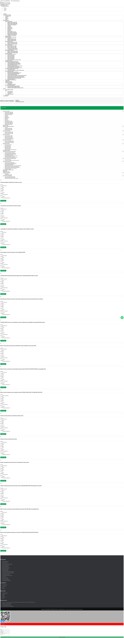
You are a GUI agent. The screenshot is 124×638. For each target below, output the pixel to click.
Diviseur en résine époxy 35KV (9, 133)
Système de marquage (8, 81)
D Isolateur (6, 119)
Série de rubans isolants (11, 57)
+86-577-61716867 (8, 603)
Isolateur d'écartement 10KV (11, 38)
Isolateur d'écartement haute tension (8, 126)
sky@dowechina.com (16, 0)
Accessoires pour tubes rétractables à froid (11, 68)
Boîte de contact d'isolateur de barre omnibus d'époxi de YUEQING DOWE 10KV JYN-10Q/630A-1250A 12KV (21, 392)
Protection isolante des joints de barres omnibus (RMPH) (16, 77)
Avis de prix (9, 93)
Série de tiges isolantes (10, 56)
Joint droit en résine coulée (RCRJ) (9, 162)
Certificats (6, 18)
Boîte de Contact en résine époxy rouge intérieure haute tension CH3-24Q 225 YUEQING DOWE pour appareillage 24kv (23, 368)
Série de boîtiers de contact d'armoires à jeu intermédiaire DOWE (12, 252)
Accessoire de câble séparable (7, 175)
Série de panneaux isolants (11, 54)
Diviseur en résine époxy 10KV (12, 42)
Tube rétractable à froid (11, 69)
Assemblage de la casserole (11, 84)
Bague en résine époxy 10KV (12, 47)
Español (5, 9)
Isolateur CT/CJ (9, 30)
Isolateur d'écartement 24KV (11, 39)
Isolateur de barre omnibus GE (12, 34)
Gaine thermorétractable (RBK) (12, 74)
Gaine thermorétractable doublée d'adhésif (13, 63)
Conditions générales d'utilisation (78, 609)
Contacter (5, 95)
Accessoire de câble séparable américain (10, 176)
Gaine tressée (7, 80)
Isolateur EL (9, 37)
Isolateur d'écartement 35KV (11, 40)
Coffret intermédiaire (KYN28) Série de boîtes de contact (11, 182)
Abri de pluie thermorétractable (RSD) (13, 73)
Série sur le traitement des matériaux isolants (14, 59)
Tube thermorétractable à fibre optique (13, 66)
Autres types (7, 94)
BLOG (4, 88)
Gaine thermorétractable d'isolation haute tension (14, 65)
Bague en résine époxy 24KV (12, 46)
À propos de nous (7, 14)
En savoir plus (3, 200)
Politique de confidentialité (69, 609)
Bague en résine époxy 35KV (12, 45)
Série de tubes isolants (10, 55)
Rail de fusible (9, 83)
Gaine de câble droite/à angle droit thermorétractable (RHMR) (16, 75)
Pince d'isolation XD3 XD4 (11, 31)
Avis (6, 90)
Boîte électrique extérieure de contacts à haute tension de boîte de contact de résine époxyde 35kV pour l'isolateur (21, 298)
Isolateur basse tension (8, 21)
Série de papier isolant (10, 58)
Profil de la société (8, 15)
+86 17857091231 (7, 0)
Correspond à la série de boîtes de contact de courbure (10, 205)
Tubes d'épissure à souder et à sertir (10, 79)
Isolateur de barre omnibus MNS (12, 23)
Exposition (7, 16)
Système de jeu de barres (9, 82)
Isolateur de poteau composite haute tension (8, 438)
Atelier (6, 19)
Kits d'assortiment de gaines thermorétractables (14, 67)
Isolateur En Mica (8, 36)
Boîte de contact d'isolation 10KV (12, 52)
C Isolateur (9, 25)
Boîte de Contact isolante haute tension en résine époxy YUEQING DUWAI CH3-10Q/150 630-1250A (19, 532)
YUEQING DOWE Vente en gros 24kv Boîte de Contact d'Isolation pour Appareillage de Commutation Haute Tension (22, 322)
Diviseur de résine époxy (9, 41)
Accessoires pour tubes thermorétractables (11, 61)
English (5, 7)
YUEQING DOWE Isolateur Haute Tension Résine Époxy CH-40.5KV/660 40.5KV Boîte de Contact (19, 275)
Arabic (5, 10)
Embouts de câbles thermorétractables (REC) (14, 72)
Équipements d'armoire (8, 60)
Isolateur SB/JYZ (10, 28)
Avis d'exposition (10, 92)
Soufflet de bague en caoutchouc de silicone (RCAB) (15, 76)
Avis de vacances (10, 91)
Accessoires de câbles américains (12, 49)
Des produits (6, 20)
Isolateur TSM (9, 27)
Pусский (5, 8)
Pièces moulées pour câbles (7, 161)
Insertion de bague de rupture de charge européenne (15, 87)
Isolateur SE (9, 26)
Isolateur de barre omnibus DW (12, 33)
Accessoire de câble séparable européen (13, 86)
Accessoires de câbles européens (12, 48)
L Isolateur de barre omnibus (11, 35)
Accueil (4, 13)
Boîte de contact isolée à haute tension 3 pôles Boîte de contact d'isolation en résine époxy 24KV (18, 345)
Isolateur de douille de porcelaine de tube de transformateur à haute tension (14, 462)
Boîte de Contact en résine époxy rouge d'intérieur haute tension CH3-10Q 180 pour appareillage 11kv (19, 508)
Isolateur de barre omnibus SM (12, 22)
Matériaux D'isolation (8, 53)
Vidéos (6, 17)
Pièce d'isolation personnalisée (12, 32)
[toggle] (123, 111)
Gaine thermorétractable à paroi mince (13, 62)
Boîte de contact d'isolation (9, 50)
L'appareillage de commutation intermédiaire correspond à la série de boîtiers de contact (17, 228)
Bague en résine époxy (8, 44)
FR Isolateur (9, 29)
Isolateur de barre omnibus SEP (9, 112)
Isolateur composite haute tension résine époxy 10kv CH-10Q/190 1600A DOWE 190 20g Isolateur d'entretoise (21, 485)
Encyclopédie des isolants (9, 89)
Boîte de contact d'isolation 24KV (12, 51)
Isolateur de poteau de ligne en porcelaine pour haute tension (11, 415)
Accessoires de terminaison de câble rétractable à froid (15, 70)
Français (7, 6)
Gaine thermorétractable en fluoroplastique (10, 154)
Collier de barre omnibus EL (11, 24)
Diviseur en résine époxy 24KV (12, 43)
